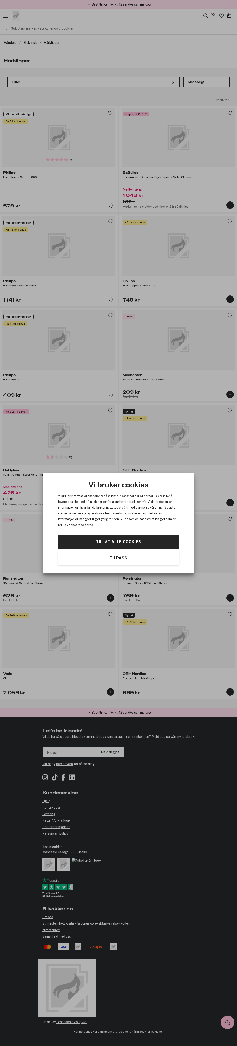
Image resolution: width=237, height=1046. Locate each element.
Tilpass (118, 558)
